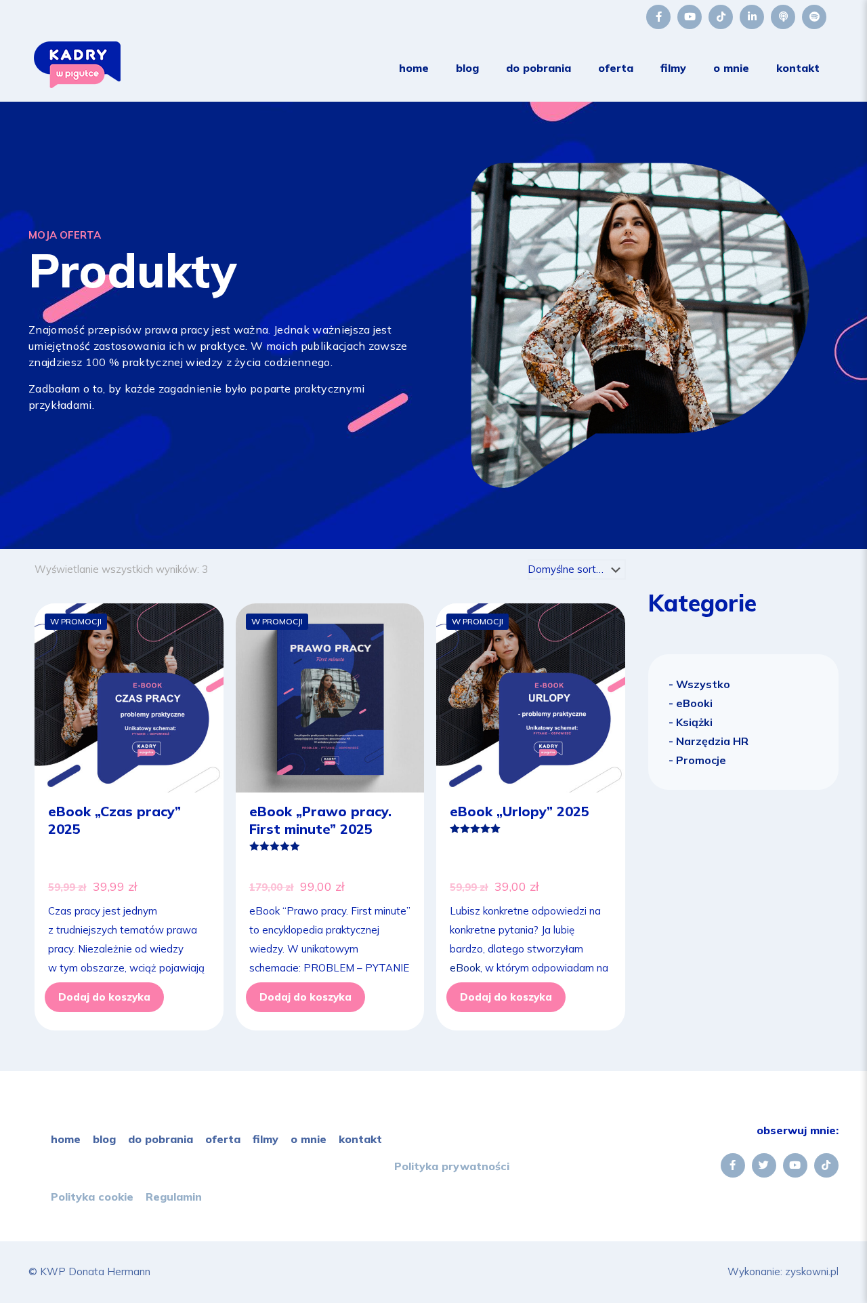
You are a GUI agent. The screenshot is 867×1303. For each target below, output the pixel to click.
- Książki (691, 722)
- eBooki (691, 703)
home (66, 1139)
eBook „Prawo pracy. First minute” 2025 (320, 820)
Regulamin (174, 1196)
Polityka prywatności (451, 1166)
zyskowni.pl (812, 1271)
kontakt (360, 1139)
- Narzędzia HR (708, 741)
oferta (222, 1139)
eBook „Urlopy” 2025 (519, 811)
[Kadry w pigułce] (77, 84)
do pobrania (160, 1139)
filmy (265, 1139)
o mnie (308, 1139)
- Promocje (697, 760)
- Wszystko (699, 684)
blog (104, 1139)
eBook (465, 967)
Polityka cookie (92, 1196)
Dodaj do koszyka (104, 996)
